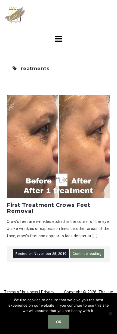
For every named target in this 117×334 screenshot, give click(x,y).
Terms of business (21, 292)
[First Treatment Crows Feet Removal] (58, 146)
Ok (58, 322)
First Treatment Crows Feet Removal (48, 208)
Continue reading (87, 254)
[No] (110, 313)
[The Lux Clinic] (15, 14)
